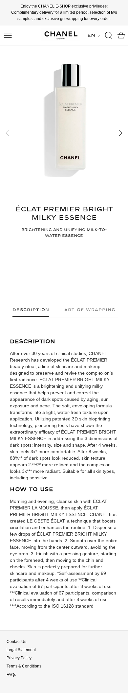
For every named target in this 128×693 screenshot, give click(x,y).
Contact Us (16, 641)
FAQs (11, 674)
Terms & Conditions (24, 666)
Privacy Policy (19, 658)
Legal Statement (21, 650)
